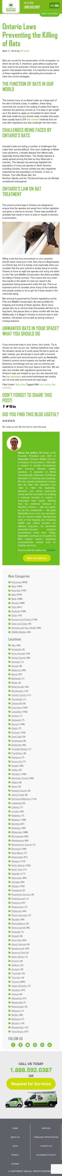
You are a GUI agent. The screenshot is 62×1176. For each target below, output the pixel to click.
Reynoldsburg (18, 923)
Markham (16, 827)
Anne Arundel (18, 653)
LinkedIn (51, 550)
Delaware (16, 719)
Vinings (15, 994)
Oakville (15, 873)
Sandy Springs (18, 944)
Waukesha (16, 998)
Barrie (14, 674)
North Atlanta (18, 865)
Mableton (16, 815)
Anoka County (18, 657)
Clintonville (16, 703)
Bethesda (16, 678)
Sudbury (15, 965)
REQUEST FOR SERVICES (49, 14)
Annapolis (16, 649)
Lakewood (16, 803)
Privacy (15, 1154)
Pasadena (16, 890)
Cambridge (17, 699)
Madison (15, 819)
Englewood (17, 740)
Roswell (15, 935)
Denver (15, 724)
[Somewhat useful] (6, 420)
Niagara (15, 861)
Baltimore (16, 670)
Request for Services (31, 1084)
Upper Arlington (19, 985)
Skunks (15, 602)
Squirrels (15, 590)
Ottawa (15, 886)
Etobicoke (16, 744)
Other (14, 615)
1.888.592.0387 (32, 7)
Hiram (14, 786)
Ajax (13, 645)
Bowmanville (17, 686)
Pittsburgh (16, 911)
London (15, 811)
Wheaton (16, 1010)
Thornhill (15, 973)
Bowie (14, 682)
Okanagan (16, 877)
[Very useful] (14, 420)
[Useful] (8, 420)
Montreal (15, 848)
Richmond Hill (18, 927)
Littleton (15, 807)
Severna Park (18, 952)
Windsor (15, 1023)
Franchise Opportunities (46, 1137)
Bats (17, 384)
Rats (13, 607)
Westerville (16, 1002)
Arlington (15, 661)
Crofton (15, 715)
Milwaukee (16, 832)
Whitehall (16, 1019)
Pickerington (17, 906)
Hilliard (14, 782)
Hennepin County (20, 778)
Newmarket (17, 857)
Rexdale (15, 919)
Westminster (17, 1006)
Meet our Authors (36, 558)
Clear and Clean (19, 623)
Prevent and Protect (21, 619)
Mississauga (17, 840)
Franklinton (17, 753)
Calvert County (18, 695)
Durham (15, 732)
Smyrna (15, 960)
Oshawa (15, 881)
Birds (14, 598)
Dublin (14, 728)
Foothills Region (19, 749)
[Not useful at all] (3, 420)
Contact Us (46, 1146)
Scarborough (17, 948)
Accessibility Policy (46, 1154)
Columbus (16, 707)
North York (16, 869)
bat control (45, 384)
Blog (23, 384)
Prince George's (19, 915)
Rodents (15, 611)
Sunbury (15, 969)
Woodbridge (17, 1027)
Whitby (14, 1014)
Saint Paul (16, 940)
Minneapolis (17, 836)
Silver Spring (17, 956)
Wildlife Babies (18, 631)
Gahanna (16, 757)
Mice (13, 586)
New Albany (17, 852)
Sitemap (15, 1163)
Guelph (15, 765)
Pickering (16, 902)
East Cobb (16, 736)
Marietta (15, 823)
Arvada (15, 665)
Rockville (15, 931)
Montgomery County (21, 844)
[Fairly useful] (11, 420)
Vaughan (15, 989)
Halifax (14, 769)
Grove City (16, 761)
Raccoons (16, 582)
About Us (15, 1137)
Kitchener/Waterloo (21, 798)
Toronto (15, 981)
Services (46, 1128)
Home (15, 1128)
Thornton (16, 977)
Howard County (19, 790)
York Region (17, 1031)
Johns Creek (17, 794)
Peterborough (18, 898)
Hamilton (15, 773)
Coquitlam (16, 711)
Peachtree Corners (21, 894)
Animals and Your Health (23, 627)
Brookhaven (17, 690)
